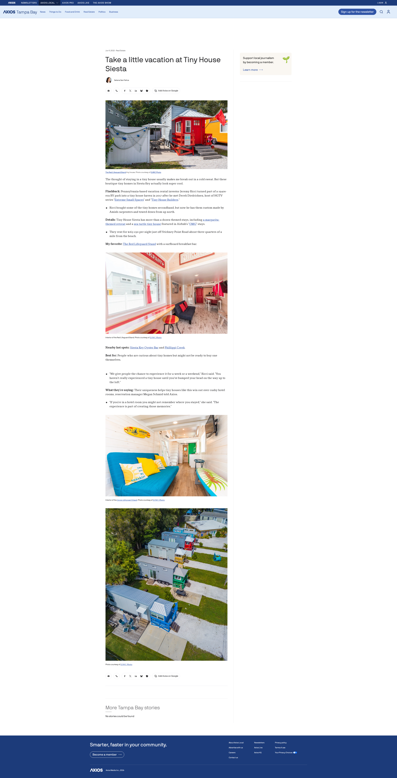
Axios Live (83, 3)
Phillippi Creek (175, 347)
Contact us (233, 757)
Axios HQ (257, 752)
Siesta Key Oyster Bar (144, 347)
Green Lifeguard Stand (127, 500)
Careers (232, 752)
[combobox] (49, 3)
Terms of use (280, 748)
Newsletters (29, 3)
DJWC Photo (156, 172)
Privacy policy (281, 743)
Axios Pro (68, 3)
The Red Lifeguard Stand (115, 172)
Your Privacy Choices (283, 752)
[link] (108, 90)
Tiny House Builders (165, 200)
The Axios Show (102, 3)
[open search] (381, 12)
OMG (192, 224)
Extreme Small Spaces (129, 200)
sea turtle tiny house (147, 224)
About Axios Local (236, 743)
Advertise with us (236, 748)
